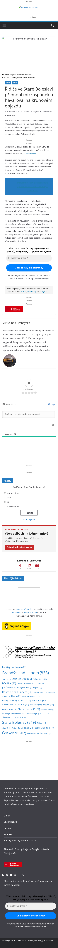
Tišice (41, 723)
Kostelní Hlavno (40, 692)
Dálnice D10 (22, 679)
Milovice (39, 700)
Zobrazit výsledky (29, 519)
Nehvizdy (9, 709)
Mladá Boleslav (9, 705)
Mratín (23, 704)
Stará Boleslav (19, 722)
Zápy (40, 727)
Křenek (6, 696)
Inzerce (7, 828)
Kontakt (8, 834)
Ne (8, 502)
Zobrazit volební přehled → (19, 547)
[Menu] (4, 25)
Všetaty (16, 728)
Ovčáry (6, 714)
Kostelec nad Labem (17, 692)
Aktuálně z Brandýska (31, 111)
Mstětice (36, 704)
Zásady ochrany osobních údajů (20, 840)
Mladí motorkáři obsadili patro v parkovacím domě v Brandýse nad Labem (32, 186)
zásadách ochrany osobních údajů (32, 278)
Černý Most (33, 733)
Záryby (50, 728)
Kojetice (37, 688)
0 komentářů (47, 111)
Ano (9, 497)
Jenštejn (9, 687)
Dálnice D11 (40, 679)
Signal (44, 291)
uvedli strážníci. (30, 153)
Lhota (16, 696)
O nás (7, 815)
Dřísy (20, 684)
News (15, 83)
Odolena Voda (47, 710)
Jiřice (29, 688)
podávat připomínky (24, 609)
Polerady (33, 713)
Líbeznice (26, 701)
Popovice (44, 714)
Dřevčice (9, 683)
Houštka (39, 684)
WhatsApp (31, 291)
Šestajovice (45, 733)
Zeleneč (27, 727)
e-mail (23, 291)
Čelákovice (14, 733)
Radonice (20, 717)
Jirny (21, 687)
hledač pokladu (30, 612)
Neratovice (29, 709)
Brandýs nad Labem (25, 672)
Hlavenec (29, 683)
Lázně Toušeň (11, 700)
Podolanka (18, 713)
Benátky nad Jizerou (14, 667)
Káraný (51, 692)
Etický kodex (10, 821)
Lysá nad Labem (31, 696)
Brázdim (6, 679)
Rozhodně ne (13, 506)
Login (52, 404)
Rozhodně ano (13, 493)
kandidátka (16, 612)
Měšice (48, 704)
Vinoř (6, 728)
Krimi (8, 83)
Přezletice (8, 717)
